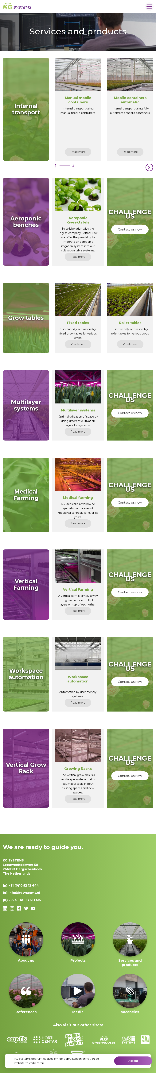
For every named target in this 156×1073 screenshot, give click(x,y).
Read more (78, 152)
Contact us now (130, 229)
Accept (133, 1061)
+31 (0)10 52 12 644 (24, 885)
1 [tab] (56, 166)
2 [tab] (73, 165)
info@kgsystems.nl (24, 893)
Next (149, 167)
